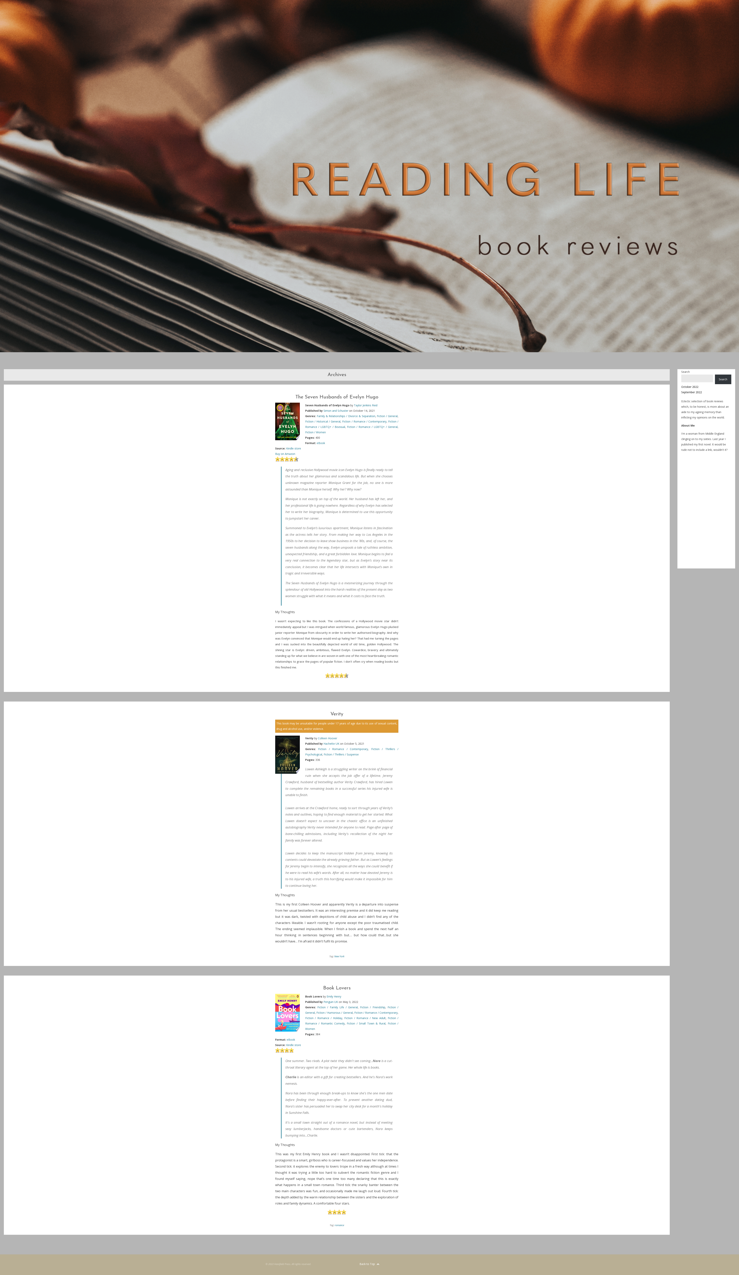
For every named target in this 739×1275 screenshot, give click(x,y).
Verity (336, 714)
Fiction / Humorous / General (334, 1012)
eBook (321, 443)
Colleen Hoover (327, 738)
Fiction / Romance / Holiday (323, 1018)
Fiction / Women (315, 432)
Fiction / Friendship (372, 1007)
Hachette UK (331, 743)
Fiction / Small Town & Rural (366, 1023)
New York (339, 956)
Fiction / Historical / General (322, 421)
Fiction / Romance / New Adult (364, 1018)
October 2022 (689, 387)
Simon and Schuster (336, 410)
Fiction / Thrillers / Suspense (341, 754)
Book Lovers (337, 988)
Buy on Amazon (285, 454)
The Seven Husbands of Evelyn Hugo (336, 397)
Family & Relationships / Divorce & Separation (346, 416)
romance (339, 1225)
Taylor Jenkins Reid (365, 405)
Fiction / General (387, 416)
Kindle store (293, 448)
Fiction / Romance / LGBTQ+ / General (372, 427)
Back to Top (367, 1264)
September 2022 (691, 392)
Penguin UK (331, 1002)
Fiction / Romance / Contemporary (364, 421)
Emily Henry (334, 996)
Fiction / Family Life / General (337, 1007)
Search (685, 372)
